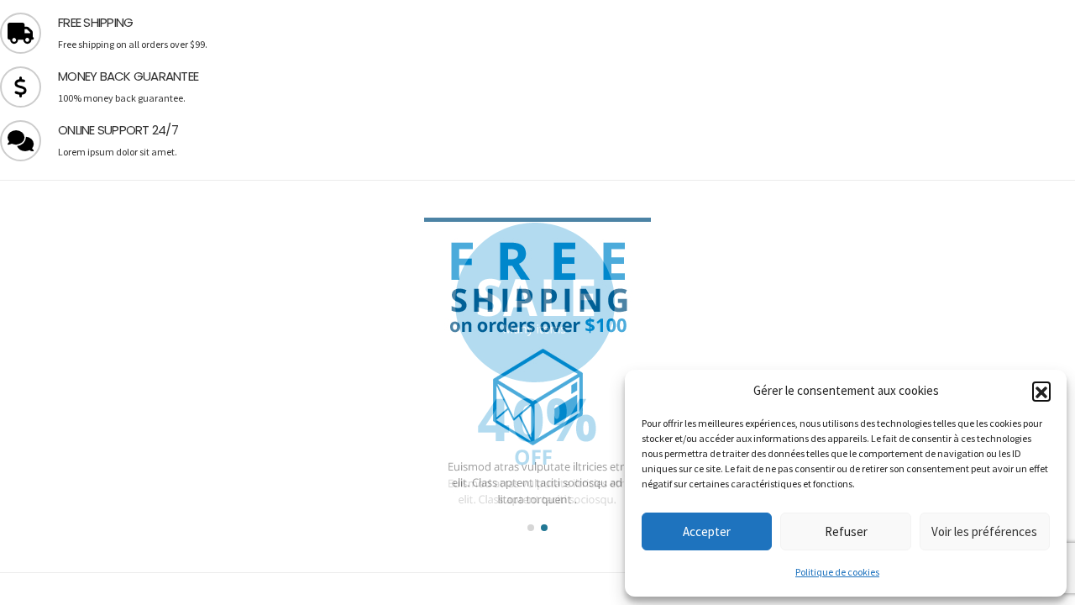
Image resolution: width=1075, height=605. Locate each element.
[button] (1041, 390)
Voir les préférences (984, 531)
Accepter (707, 531)
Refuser (846, 531)
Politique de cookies (837, 572)
